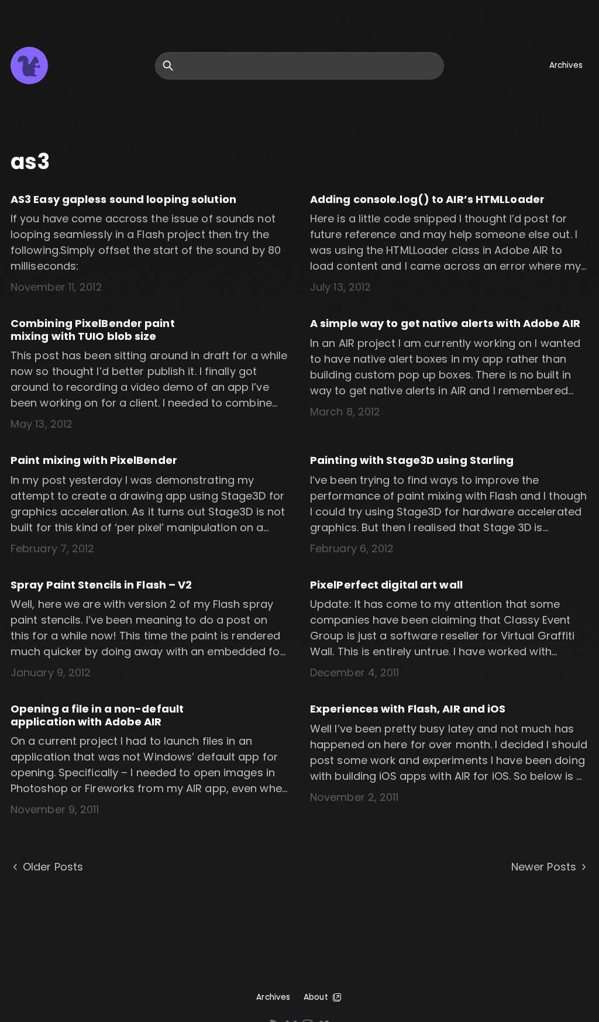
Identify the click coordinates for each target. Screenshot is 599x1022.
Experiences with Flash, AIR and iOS (408, 708)
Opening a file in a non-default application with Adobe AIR (97, 715)
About (316, 997)
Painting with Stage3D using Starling (412, 460)
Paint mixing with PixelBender (94, 460)
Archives (566, 65)
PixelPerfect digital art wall (386, 584)
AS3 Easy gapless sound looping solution (123, 199)
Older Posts (53, 867)
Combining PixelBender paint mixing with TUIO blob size (93, 329)
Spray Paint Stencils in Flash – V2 (101, 584)
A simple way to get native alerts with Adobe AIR (445, 323)
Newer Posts (543, 867)
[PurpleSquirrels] (29, 65)
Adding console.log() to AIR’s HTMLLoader (427, 199)
